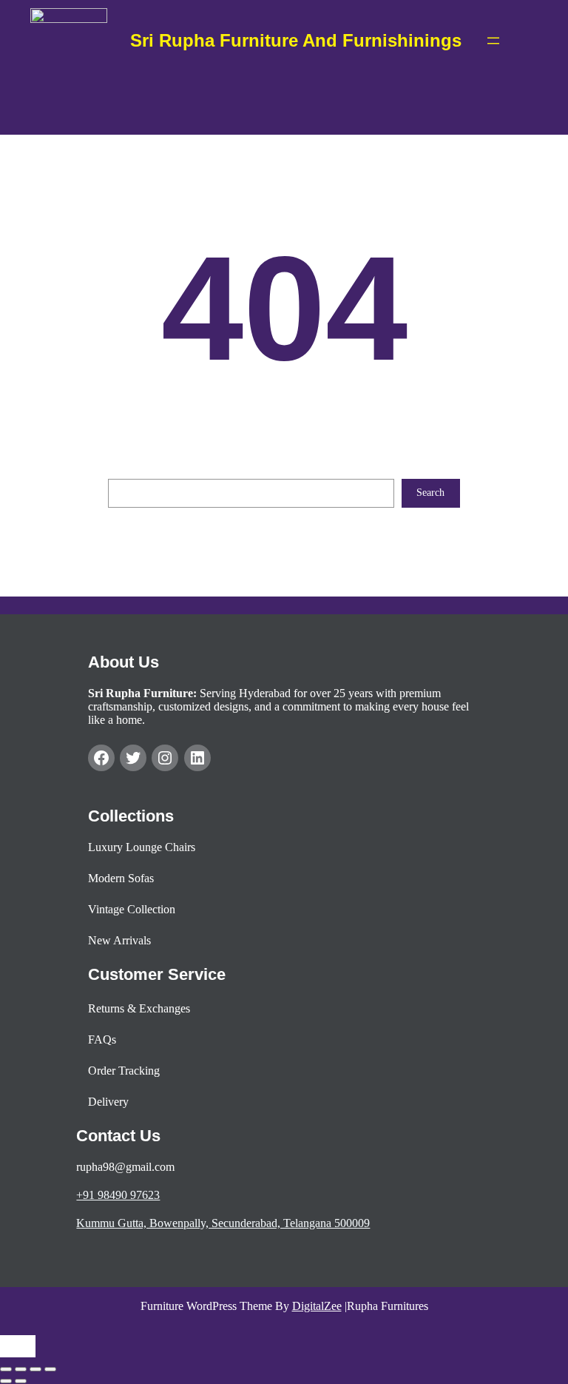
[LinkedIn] (197, 758)
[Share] (35, 1369)
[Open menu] (493, 41)
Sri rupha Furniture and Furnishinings (296, 40)
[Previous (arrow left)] (6, 1381)
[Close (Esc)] (50, 1369)
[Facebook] (101, 758)
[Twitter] (133, 758)
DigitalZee (317, 1306)
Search (430, 492)
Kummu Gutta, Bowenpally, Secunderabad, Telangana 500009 (223, 1223)
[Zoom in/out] (6, 1369)
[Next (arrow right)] (21, 1381)
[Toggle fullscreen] (21, 1369)
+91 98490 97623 (118, 1195)
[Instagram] (165, 758)
